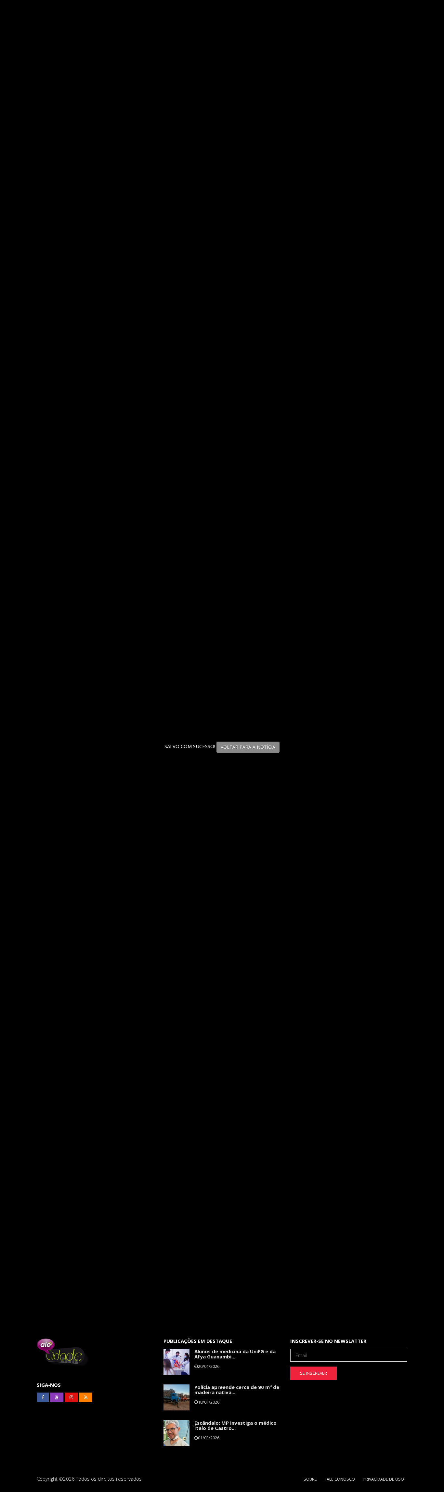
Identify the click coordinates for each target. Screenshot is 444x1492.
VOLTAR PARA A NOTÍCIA (248, 747)
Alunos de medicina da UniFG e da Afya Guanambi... (235, 1354)
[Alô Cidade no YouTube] (56, 1397)
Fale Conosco (340, 1479)
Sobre (310, 1479)
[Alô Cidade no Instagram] (71, 1397)
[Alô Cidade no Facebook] (43, 1397)
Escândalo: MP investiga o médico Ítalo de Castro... (235, 1426)
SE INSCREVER (313, 1373)
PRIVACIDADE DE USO (383, 1479)
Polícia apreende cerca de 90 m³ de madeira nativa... (236, 1390)
